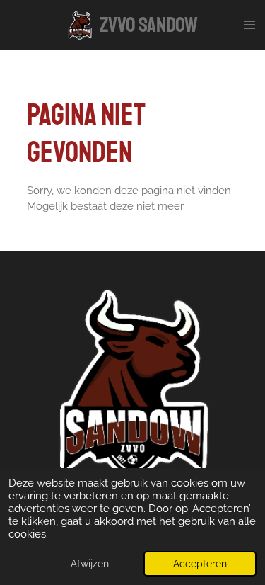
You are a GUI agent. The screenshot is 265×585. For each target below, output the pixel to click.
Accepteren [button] (200, 563)
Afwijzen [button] (90, 563)
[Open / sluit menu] (249, 25)
